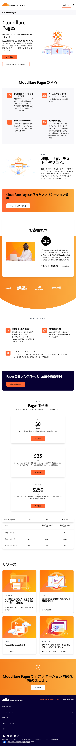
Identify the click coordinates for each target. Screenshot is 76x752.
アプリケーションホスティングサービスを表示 (19, 608)
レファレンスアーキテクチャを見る (54, 651)
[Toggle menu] (73, 5)
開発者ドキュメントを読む (15, 64)
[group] (38, 247)
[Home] (13, 5)
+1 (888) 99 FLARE (67, 699)
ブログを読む (47, 610)
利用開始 (9, 57)
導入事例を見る (15, 384)
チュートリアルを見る (18, 206)
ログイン (66, 5)
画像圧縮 (61, 334)
